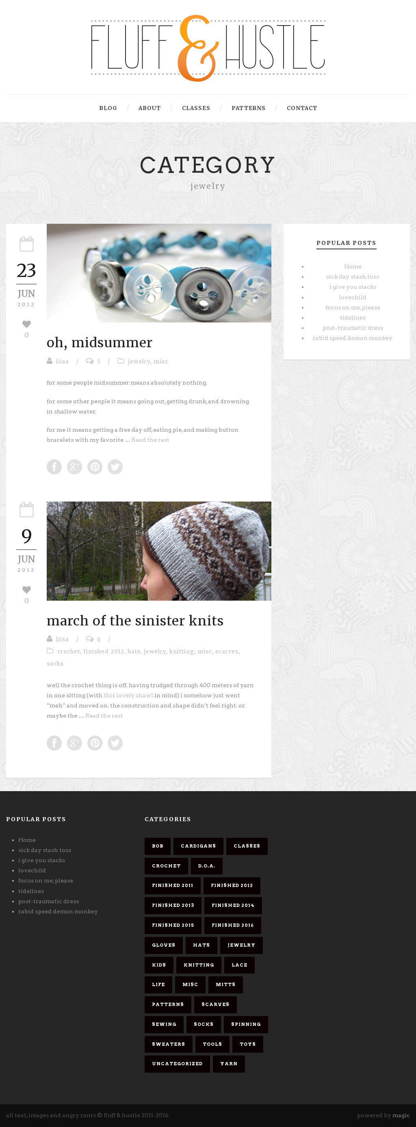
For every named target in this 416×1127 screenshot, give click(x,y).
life (158, 984)
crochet (68, 651)
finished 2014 (233, 905)
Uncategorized (177, 1063)
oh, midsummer (100, 343)
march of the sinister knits (135, 621)
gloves (164, 945)
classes (196, 108)
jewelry (139, 361)
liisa (62, 361)
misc (161, 361)
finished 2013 (173, 905)
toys (248, 1044)
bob (157, 846)
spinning (246, 1024)
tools (212, 1044)
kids (159, 965)
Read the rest (150, 440)
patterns (249, 108)
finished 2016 (233, 925)
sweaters (168, 1044)
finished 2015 (173, 925)
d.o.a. (206, 866)
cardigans (198, 846)
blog (108, 108)
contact (302, 108)
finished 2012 (103, 651)
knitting (181, 651)
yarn (229, 1063)
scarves (226, 651)
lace (239, 965)
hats (134, 651)
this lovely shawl (129, 695)
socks (55, 663)
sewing (164, 1024)
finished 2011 (172, 885)
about (150, 108)
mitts (226, 984)
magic (401, 1115)
